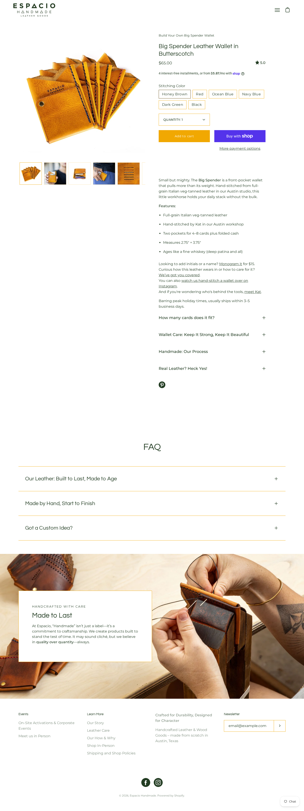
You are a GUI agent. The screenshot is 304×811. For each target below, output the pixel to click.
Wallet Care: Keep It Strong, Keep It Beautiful (204, 334)
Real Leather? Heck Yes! (183, 368)
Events (23, 714)
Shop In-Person (101, 745)
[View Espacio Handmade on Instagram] (158, 782)
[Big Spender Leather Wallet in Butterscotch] (31, 173)
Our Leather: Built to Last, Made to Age (71, 478)
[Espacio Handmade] (34, 9)
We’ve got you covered (179, 275)
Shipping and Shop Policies (111, 753)
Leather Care (98, 730)
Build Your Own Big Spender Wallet (186, 35)
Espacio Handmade (143, 795)
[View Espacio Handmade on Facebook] (145, 782)
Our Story (95, 723)
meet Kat (252, 292)
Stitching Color (172, 86)
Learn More (95, 714)
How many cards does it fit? (187, 317)
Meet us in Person (34, 736)
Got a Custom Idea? (49, 528)
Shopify (179, 795)
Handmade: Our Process (183, 351)
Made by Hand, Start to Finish (60, 503)
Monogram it (230, 264)
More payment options (239, 148)
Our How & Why (101, 738)
